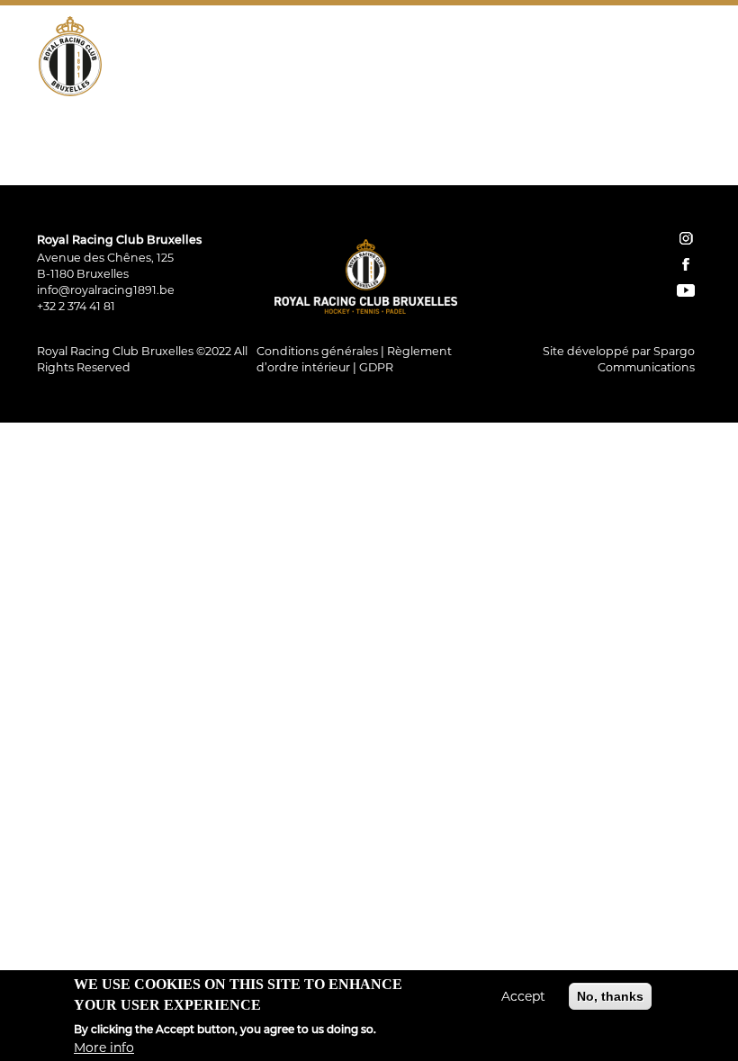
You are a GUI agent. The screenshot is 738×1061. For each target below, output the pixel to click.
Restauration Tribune (595, 138)
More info (104, 1047)
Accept (523, 996)
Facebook (661, 178)
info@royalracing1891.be (106, 290)
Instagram (636, 178)
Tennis (292, 138)
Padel (362, 138)
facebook (686, 264)
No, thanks (610, 996)
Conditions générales (317, 351)
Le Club (136, 138)
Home (445, 178)
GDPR (376, 367)
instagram (686, 238)
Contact (590, 178)
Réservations (507, 178)
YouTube (687, 178)
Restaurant (451, 138)
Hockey (216, 138)
